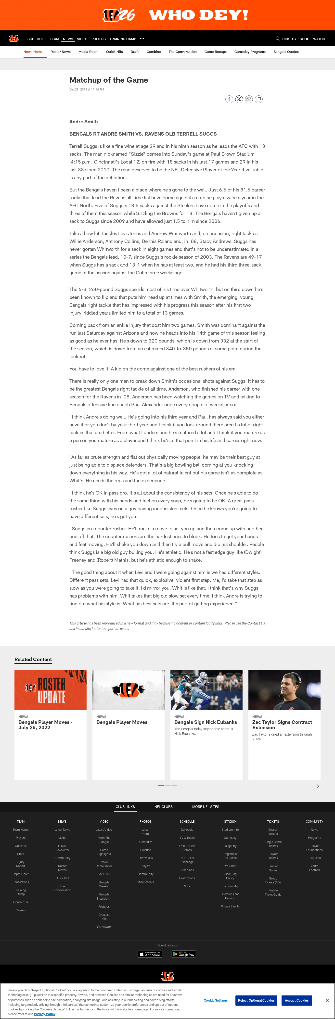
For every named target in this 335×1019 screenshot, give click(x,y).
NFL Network (104, 926)
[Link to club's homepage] (14, 38)
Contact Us (20, 902)
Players (21, 837)
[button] (161, 786)
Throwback (145, 857)
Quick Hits (62, 878)
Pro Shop (230, 865)
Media (62, 837)
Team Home (20, 829)
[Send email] (249, 102)
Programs (314, 837)
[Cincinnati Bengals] (167, 976)
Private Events (230, 906)
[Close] (327, 1000)
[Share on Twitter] (239, 102)
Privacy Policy (44, 1014)
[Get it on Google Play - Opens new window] (183, 957)
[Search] (278, 38)
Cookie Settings (216, 1000)
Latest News (62, 829)
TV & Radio (187, 837)
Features (104, 906)
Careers (21, 910)
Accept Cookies (297, 1000)
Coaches (20, 845)
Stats (20, 853)
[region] (167, 1001)
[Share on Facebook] (229, 102)
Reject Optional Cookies (256, 1000)
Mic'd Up (104, 874)
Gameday (145, 841)
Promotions (187, 878)
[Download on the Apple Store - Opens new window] (150, 955)
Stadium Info (230, 829)
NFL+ (187, 886)
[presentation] (319, 786)
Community (62, 857)
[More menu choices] (142, 38)
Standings (187, 870)
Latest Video (104, 829)
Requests (315, 857)
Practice (145, 850)
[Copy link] (259, 99)
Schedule (187, 829)
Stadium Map (230, 886)
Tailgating (230, 845)
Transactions (20, 882)
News (314, 829)
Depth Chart (21, 874)
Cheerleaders (145, 882)
